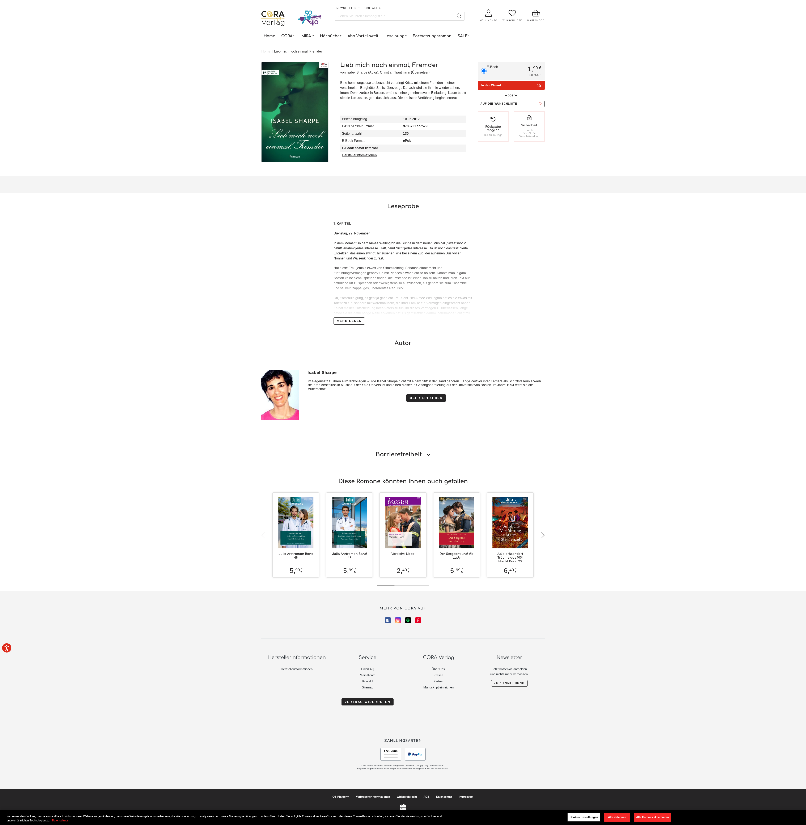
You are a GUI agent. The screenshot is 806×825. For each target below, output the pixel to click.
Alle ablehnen (617, 817)
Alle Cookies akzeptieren (652, 817)
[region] (403, 817)
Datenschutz (444, 796)
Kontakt (367, 681)
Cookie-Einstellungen (584, 817)
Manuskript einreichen (438, 687)
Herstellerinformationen (359, 155)
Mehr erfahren (426, 398)
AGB (426, 796)
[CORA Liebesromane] (273, 19)
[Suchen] (458, 16)
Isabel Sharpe (357, 72)
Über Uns (438, 669)
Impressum (466, 796)
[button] (511, 104)
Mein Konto (367, 675)
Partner (438, 681)
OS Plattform (340, 796)
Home (265, 51)
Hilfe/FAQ (367, 669)
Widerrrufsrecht (407, 796)
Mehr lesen (349, 320)
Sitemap (367, 687)
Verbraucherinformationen (373, 796)
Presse (438, 675)
